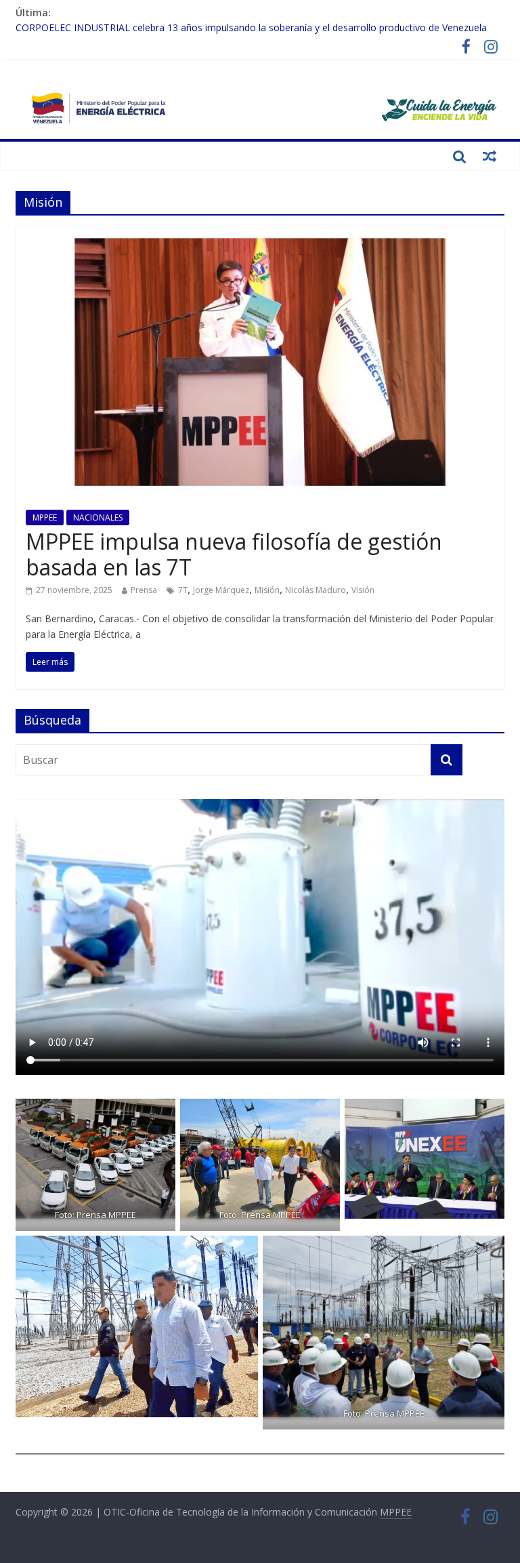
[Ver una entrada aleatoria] (489, 156)
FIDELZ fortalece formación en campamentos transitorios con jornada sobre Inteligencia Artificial (229, 27)
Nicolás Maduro (315, 590)
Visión (362, 590)
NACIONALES (98, 517)
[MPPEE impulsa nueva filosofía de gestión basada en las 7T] (260, 233)
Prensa (144, 590)
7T (183, 590)
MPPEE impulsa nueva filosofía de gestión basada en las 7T (234, 554)
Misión (267, 590)
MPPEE (44, 517)
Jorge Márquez (221, 590)
